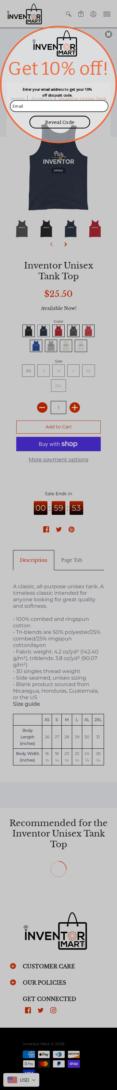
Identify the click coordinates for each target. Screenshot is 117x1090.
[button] (108, 34)
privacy (58, 170)
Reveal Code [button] (59, 122)
